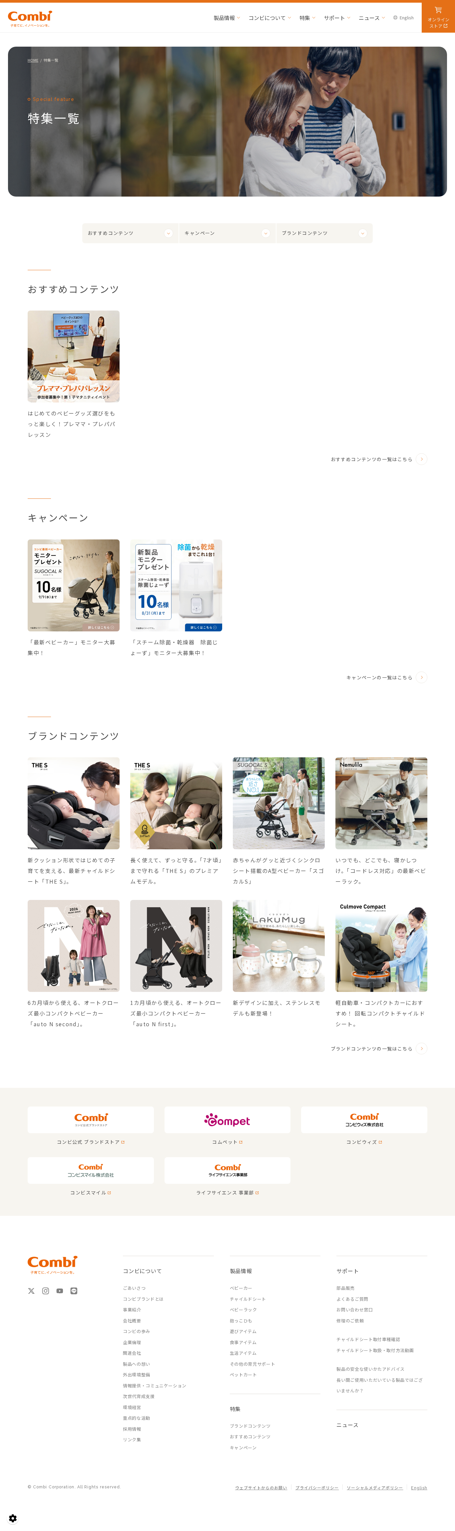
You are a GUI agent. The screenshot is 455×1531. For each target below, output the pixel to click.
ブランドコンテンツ (305, 233)
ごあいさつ (134, 1288)
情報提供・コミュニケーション (155, 1385)
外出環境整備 (136, 1374)
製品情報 (224, 18)
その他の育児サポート (252, 1364)
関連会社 (132, 1353)
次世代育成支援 (139, 1396)
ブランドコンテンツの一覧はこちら (372, 1048)
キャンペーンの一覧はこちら (379, 677)
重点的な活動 (136, 1418)
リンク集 (132, 1439)
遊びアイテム (243, 1331)
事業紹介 (132, 1309)
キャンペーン (200, 233)
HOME (33, 60)
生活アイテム (243, 1353)
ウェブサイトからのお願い (261, 1488)
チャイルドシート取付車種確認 (368, 1339)
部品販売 (345, 1288)
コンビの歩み (136, 1331)
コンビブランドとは (143, 1299)
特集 (304, 18)
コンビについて (267, 18)
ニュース (369, 18)
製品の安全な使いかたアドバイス (370, 1369)
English (407, 17)
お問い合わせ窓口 (354, 1309)
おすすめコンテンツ (111, 233)
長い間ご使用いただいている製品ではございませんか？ (379, 1385)
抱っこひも (241, 1320)
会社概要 (132, 1320)
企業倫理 (132, 1342)
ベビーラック (243, 1309)
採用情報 (132, 1429)
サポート (334, 18)
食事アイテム (243, 1342)
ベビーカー (241, 1288)
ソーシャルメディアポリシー (375, 1488)
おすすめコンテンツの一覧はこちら (372, 459)
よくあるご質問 (352, 1299)
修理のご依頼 (350, 1320)
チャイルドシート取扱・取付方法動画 (375, 1350)
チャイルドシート (248, 1299)
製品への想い (136, 1364)
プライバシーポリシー (317, 1488)
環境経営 (132, 1407)
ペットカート (243, 1374)
